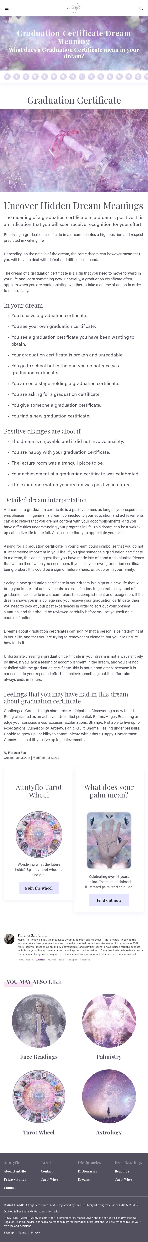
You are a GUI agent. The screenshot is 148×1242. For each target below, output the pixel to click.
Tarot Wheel (50, 1179)
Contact (10, 1188)
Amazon (40, 960)
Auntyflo (19, 1205)
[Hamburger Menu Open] (6, 8)
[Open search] (141, 8)
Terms (22, 1233)
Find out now (109, 900)
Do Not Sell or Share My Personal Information (32, 1212)
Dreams (84, 1179)
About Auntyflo (15, 1171)
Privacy (35, 1233)
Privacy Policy (15, 1179)
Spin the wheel (39, 888)
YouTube (52, 960)
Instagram (72, 960)
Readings (122, 1171)
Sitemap (9, 1233)
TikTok (62, 960)
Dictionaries (87, 1171)
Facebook (85, 960)
